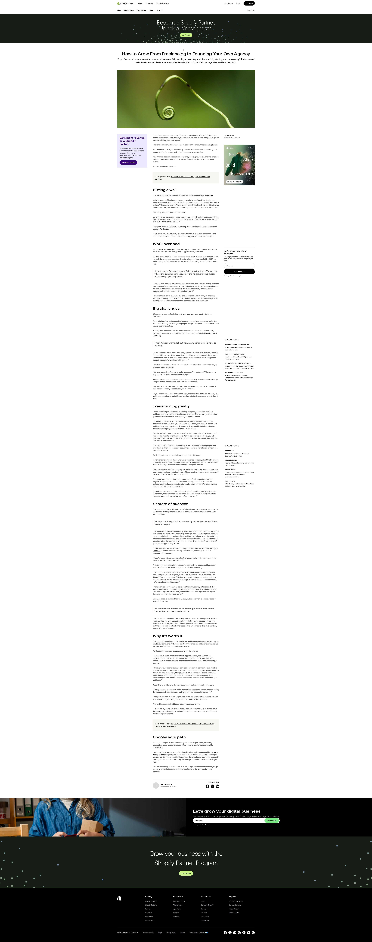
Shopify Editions (151, 905)
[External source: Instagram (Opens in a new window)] (239, 932)
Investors (148, 913)
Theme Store (177, 905)
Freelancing (189, 50)
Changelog (205, 920)
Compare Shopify (207, 905)
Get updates (239, 272)
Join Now (249, 3)
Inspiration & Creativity (234, 372)
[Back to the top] (119, 898)
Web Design (229, 451)
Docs (140, 3)
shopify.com (228, 3)
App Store (176, 909)
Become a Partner (128, 162)
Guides (203, 909)
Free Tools (205, 917)
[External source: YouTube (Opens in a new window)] (234, 932)
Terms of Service (148, 933)
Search (249, 10)
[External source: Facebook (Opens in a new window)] (207, 786)
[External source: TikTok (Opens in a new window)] (243, 932)
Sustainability (149, 920)
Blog (119, 10)
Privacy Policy (171, 933)
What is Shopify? (151, 901)
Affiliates (176, 917)
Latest (151, 10)
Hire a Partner (234, 909)
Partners (176, 913)
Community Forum (235, 905)
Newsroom (149, 917)
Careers (148, 909)
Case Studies (141, 10)
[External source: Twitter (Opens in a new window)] (212, 786)
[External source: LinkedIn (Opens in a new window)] (217, 786)
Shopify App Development (235, 354)
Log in (238, 3)
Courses (204, 913)
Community (149, 3)
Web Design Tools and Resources (237, 345)
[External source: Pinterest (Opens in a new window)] (253, 932)
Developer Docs (179, 901)
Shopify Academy (162, 3)
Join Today (186, 35)
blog (180, 50)
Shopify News (129, 10)
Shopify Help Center (236, 901)
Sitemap (183, 933)
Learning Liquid (231, 460)
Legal (160, 933)
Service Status (234, 913)
